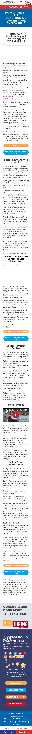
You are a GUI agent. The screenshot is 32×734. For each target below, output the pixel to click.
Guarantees (9, 721)
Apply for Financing (16, 704)
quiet (24, 78)
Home (11, 713)
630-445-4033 (11, 648)
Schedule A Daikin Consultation (16, 331)
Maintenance (22, 719)
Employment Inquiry (16, 697)
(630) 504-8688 (24, 646)
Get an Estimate (16, 690)
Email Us (19, 713)
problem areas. (8, 98)
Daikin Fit (16, 145)
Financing (8, 732)
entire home (7, 96)
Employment (22, 721)
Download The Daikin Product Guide (16, 152)
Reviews (16, 724)
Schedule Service (16, 683)
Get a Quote (9, 719)
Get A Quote (24, 732)
